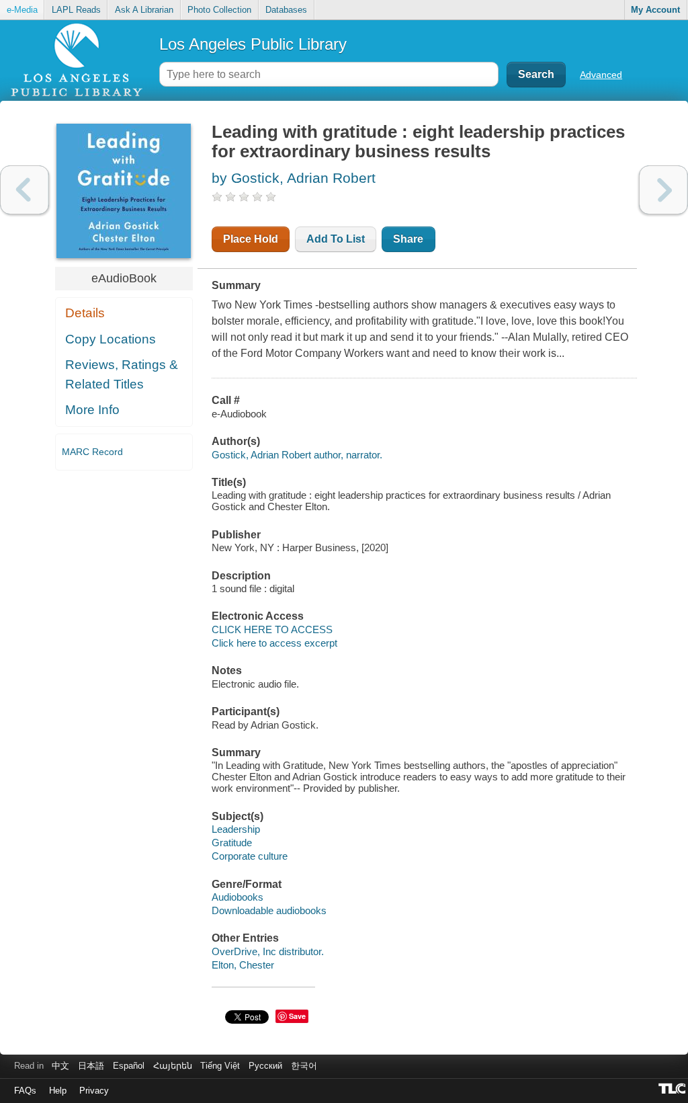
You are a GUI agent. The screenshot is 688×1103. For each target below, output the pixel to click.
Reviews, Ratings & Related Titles (121, 374)
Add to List (335, 239)
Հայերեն (172, 1066)
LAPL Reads (76, 10)
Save (297, 1016)
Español (128, 1066)
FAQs (25, 1091)
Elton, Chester (243, 965)
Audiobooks (237, 897)
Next (663, 189)
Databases (286, 10)
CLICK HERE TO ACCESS (272, 629)
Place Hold (250, 239)
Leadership (236, 829)
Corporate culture (250, 856)
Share (408, 239)
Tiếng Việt (220, 1066)
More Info (92, 410)
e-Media (22, 10)
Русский (265, 1066)
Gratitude (232, 842)
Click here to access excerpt (274, 643)
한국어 (304, 1066)
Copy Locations (110, 339)
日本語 (91, 1066)
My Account (655, 10)
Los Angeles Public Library (253, 44)
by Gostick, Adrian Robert (294, 178)
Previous (24, 189)
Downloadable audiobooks (269, 910)
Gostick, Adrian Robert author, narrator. (297, 454)
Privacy (94, 1091)
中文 (60, 1066)
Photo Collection (219, 10)
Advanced (601, 74)
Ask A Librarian (144, 10)
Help (58, 1091)
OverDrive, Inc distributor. (268, 951)
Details (85, 313)
